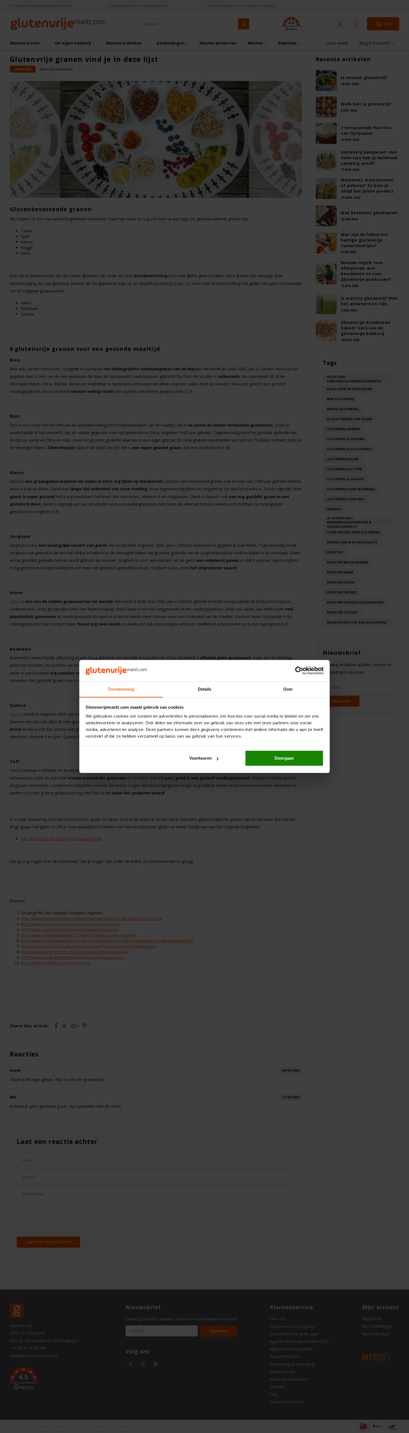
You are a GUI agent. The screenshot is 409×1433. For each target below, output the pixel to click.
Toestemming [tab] (121, 689)
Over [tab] (288, 689)
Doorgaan (284, 758)
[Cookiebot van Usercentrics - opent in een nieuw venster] (299, 671)
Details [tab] (204, 689)
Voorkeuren (200, 758)
